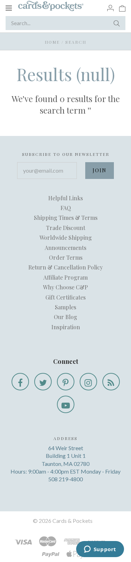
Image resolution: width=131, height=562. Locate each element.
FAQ (65, 207)
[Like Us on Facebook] (20, 381)
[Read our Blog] (111, 381)
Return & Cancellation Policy (65, 267)
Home (52, 42)
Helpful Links (65, 198)
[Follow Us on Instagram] (88, 381)
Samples (65, 307)
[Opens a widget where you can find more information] (100, 550)
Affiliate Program (65, 277)
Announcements (65, 247)
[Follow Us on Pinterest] (65, 381)
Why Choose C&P (65, 287)
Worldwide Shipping (65, 237)
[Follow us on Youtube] (65, 404)
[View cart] (122, 8)
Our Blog (65, 316)
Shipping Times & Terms (65, 217)
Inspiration (65, 327)
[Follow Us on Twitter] (43, 381)
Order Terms (65, 257)
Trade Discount (65, 227)
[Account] (110, 8)
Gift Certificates (65, 297)
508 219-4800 (65, 479)
